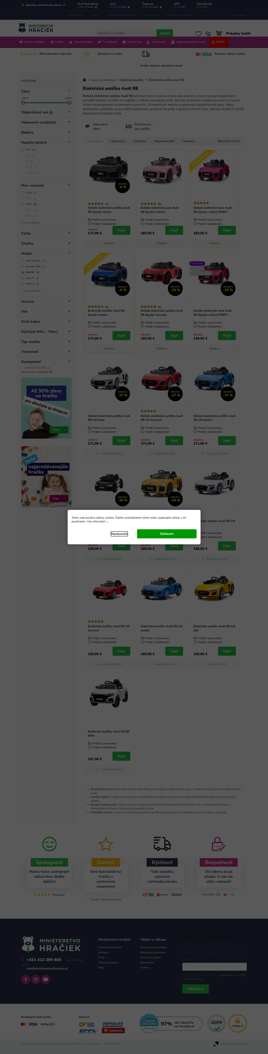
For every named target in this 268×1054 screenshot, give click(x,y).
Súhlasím (167, 534)
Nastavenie (119, 534)
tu (107, 521)
